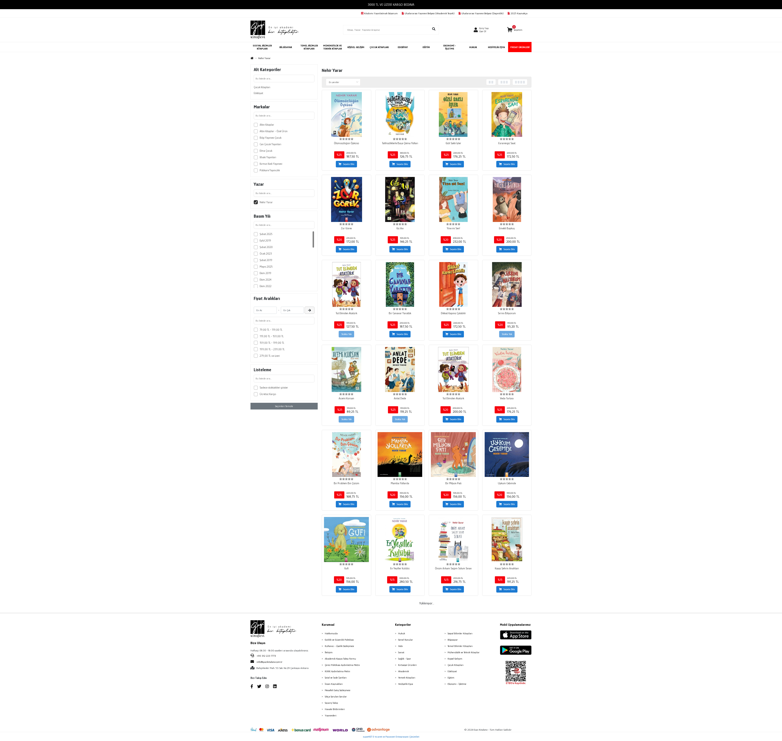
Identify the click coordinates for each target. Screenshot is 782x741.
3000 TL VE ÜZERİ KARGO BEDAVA (391, 5)
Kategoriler (403, 625)
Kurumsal (328, 625)
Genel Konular (405, 639)
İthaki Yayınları (268, 157)
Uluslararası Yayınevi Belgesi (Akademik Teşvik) (430, 13)
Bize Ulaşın (257, 643)
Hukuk (401, 633)
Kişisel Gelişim (455, 658)
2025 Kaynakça (519, 13)
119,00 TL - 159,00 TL (272, 336)
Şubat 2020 (266, 247)
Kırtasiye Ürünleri (407, 664)
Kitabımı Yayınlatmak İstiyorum (381, 13)
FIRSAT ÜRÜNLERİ (519, 47)
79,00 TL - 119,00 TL (271, 329)
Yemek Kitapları (406, 677)
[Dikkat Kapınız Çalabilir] (453, 284)
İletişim (329, 652)
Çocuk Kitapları (262, 87)
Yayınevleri (330, 715)
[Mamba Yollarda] (400, 454)
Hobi (400, 646)
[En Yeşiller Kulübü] (400, 539)
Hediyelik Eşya (405, 683)
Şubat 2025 (266, 234)
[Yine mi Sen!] (453, 199)
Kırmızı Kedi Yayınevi (271, 163)
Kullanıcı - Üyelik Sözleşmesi (339, 646)
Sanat (401, 652)
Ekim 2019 (265, 273)
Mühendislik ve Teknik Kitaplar (464, 652)
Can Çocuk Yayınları (270, 144)
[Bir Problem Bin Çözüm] (346, 454)
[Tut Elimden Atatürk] (346, 284)
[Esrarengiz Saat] (506, 114)
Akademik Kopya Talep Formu (340, 658)
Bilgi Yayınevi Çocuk (270, 137)
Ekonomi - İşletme (457, 683)
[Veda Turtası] (506, 369)
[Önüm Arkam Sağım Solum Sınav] (453, 539)
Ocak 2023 (266, 253)
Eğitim (451, 677)
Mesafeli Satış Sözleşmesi (337, 690)
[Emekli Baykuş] (506, 199)
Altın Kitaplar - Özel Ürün (274, 131)
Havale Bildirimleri (335, 709)
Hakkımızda (331, 633)
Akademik (403, 671)
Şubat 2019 (266, 260)
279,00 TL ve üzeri (270, 355)
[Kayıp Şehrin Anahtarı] (506, 539)
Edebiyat (258, 93)
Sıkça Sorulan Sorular (336, 696)
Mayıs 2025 (266, 266)
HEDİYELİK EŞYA (496, 47)
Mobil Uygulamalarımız (515, 625)
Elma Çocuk (266, 150)
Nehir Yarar (266, 202)
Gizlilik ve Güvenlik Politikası (339, 639)
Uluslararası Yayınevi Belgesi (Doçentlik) (482, 13)
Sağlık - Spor (404, 658)
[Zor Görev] (346, 199)
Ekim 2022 (265, 286)
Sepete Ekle (348, 164)
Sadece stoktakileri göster (274, 387)
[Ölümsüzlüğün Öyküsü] (346, 114)
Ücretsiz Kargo (268, 394)
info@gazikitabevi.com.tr (269, 661)
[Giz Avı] (400, 199)
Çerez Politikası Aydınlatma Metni (342, 664)
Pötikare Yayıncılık (270, 170)
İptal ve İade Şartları (336, 677)
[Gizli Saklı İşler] (453, 114)
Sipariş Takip (331, 702)
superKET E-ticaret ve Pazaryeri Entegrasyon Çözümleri (391, 736)
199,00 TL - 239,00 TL (272, 349)
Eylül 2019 (265, 240)
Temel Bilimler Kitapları (460, 646)
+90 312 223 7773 (266, 655)
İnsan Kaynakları (334, 683)
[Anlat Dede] (400, 369)
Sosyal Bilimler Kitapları (460, 633)
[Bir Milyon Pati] (453, 454)
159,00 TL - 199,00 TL (272, 342)
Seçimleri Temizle (284, 406)
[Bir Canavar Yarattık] (400, 284)
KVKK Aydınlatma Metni (337, 671)
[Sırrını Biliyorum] (506, 284)
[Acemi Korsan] (346, 369)
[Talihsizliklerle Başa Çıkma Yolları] (400, 114)
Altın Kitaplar (267, 124)
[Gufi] (346, 539)
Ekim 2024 (265, 279)
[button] (515, 30)
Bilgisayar (453, 639)
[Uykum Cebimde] (506, 454)
